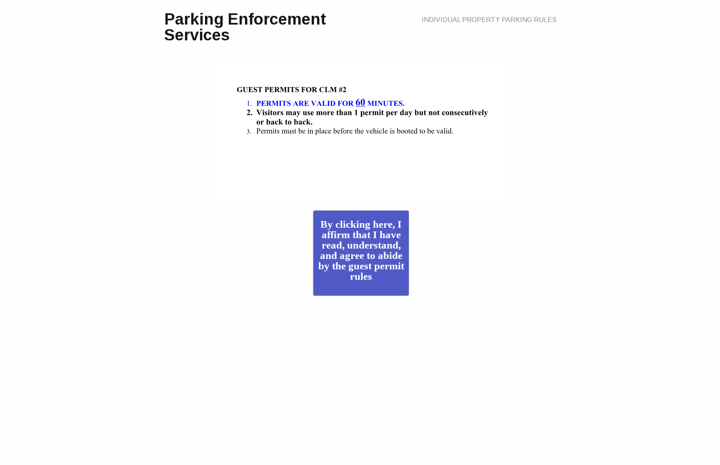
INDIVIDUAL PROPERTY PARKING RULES (489, 19)
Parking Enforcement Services (245, 27)
